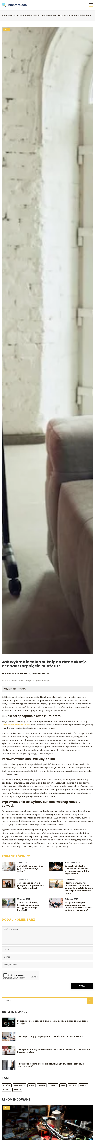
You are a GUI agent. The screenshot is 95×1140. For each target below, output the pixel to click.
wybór (6, 1090)
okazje (41, 1085)
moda (31, 1085)
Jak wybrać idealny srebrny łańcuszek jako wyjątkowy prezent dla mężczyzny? (77, 870)
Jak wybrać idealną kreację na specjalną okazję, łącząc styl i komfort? (28, 906)
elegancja (19, 1085)
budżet (6, 1085)
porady (53, 1085)
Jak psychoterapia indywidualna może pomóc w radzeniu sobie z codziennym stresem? (78, 906)
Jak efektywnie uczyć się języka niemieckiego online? (30, 869)
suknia (72, 1085)
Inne (7, 29)
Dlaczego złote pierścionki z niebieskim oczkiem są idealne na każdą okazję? (52, 1022)
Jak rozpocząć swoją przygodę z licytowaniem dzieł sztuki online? (30, 885)
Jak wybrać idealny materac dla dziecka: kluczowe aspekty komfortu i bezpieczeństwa (53, 1050)
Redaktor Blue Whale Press (16, 673)
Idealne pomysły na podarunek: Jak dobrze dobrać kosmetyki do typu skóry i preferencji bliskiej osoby (79, 888)
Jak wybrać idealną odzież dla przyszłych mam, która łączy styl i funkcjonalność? (50, 1065)
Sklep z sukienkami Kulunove (16, 724)
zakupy (17, 1090)
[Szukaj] (90, 1000)
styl (63, 1085)
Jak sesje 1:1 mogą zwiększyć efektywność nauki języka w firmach (50, 1036)
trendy (83, 1085)
